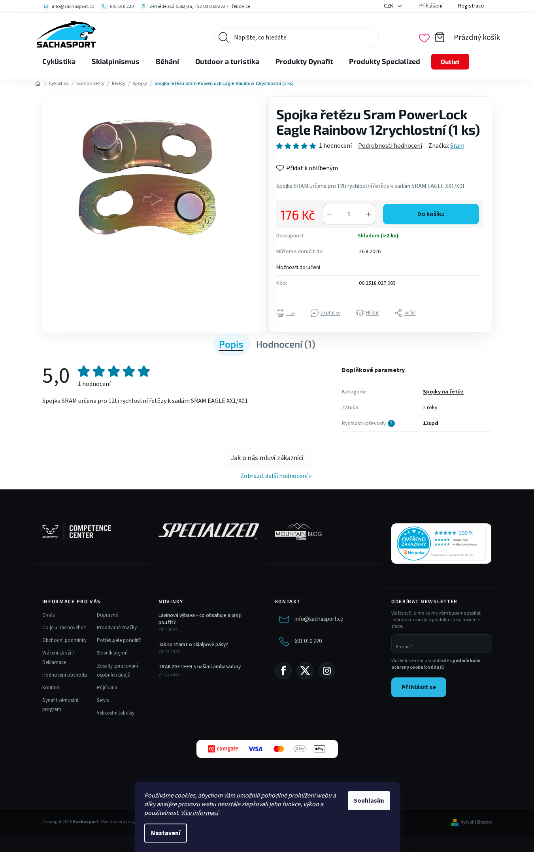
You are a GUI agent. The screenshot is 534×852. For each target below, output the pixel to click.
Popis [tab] (231, 344)
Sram (457, 145)
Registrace (471, 6)
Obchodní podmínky (64, 640)
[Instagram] (327, 670)
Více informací (199, 813)
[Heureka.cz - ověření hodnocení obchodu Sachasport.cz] (441, 543)
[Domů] (38, 83)
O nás (48, 615)
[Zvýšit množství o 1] (369, 214)
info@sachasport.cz (318, 619)
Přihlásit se (419, 687)
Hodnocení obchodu (64, 675)
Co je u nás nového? (64, 627)
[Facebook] (283, 670)
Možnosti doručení (298, 267)
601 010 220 (308, 641)
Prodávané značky (117, 627)
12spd (430, 423)
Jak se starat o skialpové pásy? (193, 644)
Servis (103, 700)
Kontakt (50, 687)
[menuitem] (58, 61)
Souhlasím (369, 800)
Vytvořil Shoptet (476, 822)
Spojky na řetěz (443, 392)
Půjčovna (107, 687)
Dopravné (107, 615)
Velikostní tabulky (115, 713)
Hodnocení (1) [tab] (285, 344)
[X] (305, 670)
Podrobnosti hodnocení (390, 145)
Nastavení (165, 833)
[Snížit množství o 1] (329, 214)
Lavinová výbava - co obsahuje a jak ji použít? (200, 619)
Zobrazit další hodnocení (274, 476)
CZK (389, 6)
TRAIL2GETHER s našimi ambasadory (200, 666)
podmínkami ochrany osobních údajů (436, 664)
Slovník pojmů (112, 652)
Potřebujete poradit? (119, 640)
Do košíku (431, 214)
